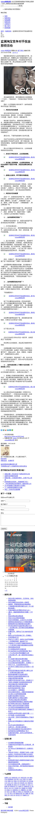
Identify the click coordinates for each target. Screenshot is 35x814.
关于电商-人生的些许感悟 (16, 715)
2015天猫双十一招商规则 (16, 690)
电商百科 (7, 22)
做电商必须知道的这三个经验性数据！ (21, 622)
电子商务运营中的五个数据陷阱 (18, 703)
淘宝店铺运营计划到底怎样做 (18, 684)
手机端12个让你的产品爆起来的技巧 (20, 643)
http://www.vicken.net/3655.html (14, 436)
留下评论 (21, 50)
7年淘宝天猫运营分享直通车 (17, 700)
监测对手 (11, 460)
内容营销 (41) (28, 791)
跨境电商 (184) (12, 779)
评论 (2, 513)
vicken (3, 50)
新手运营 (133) (24, 781)
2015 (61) (11, 788)
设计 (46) (9, 791)
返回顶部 (4, 810)
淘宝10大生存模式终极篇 (16, 618)
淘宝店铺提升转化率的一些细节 (18, 602)
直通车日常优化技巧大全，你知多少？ (21, 680)
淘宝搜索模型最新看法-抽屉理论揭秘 (20, 701)
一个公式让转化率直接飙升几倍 (18, 653)
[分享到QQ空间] (3, 430)
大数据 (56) (24, 788)
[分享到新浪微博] (6, 430)
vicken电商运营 (9, 440)
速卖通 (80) (10, 784)
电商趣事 (7, 20)
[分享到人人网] (10, 430)
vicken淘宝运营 (24, 810)
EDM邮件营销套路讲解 (16, 742)
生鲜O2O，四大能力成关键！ (18, 727)
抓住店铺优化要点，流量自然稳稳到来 (21, 692)
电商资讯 (7, 18)
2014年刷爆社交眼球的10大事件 (14, 485)
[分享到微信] (12, 430)
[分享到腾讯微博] (8, 430)
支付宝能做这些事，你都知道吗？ (19, 764)
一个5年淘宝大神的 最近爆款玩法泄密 (20, 645)
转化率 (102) (23, 783)
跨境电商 (7, 28)
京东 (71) (30, 784)
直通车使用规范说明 (11, 476)
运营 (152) (26, 779)
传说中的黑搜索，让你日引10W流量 (20, 620)
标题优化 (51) (17, 790)
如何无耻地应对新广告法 (16, 688)
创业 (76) (16, 784)
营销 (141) (11, 781)
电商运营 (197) (16, 777)
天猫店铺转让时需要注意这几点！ (19, 610)
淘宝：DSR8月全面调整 (12, 489)
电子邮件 (4, 504)
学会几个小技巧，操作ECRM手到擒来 (20, 639)
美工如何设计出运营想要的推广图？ (20, 651)
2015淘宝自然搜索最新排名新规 (18, 707)
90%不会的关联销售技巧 (16, 725)
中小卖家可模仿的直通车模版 (18, 659)
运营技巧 (7, 24)
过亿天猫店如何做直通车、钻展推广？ (21, 663)
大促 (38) (12, 795)
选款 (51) (9, 790)
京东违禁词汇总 (13, 637)
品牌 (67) (21, 786)
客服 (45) (15, 791)
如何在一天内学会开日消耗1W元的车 (20, 754)
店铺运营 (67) (28, 786)
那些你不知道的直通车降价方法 (18, 676)
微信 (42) (21, 791)
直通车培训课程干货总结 (16, 696)
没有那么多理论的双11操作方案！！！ (21, 713)
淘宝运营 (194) (25, 777)
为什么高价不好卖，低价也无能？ (19, 661)
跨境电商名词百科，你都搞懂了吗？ (16, 482)
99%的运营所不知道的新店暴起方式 (20, 626)
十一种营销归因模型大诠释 (13, 487)
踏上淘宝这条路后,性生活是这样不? (20, 729)
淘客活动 (4, 460)
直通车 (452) (8, 777)
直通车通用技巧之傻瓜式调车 (18, 698)
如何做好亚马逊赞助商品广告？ (18, 731)
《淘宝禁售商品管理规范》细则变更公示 (17, 483)
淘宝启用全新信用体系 (15, 616)
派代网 (10, 807)
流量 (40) (27, 793)
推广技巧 (7, 26)
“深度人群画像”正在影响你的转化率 (20, 682)
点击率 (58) (17, 788)
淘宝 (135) (17, 781)
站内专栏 (4, 458)
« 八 (6, 590)
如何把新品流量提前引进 (9, 464)
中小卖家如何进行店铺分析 (17, 649)
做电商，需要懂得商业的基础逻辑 (19, 604)
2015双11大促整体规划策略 (17, 694)
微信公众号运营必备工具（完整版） (20, 635)
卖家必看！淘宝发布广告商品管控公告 (17, 474)
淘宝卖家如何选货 (14, 647)
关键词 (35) (26, 795)
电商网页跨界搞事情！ (15, 770)
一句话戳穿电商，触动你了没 (18, 641)
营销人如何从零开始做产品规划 (18, 705)
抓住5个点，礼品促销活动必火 (18, 664)
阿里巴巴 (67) (14, 786)
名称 (3, 501)
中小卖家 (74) (23, 784)
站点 (2, 509)
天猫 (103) (17, 783)
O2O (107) (11, 783)
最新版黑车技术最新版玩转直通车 (19, 624)
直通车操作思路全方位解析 (17, 686)
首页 (5, 16)
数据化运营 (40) (20, 793)
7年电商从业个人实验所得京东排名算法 (14, 466)
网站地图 (10, 810)
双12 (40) (12, 793)
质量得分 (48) (25, 790)
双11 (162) (19, 779)
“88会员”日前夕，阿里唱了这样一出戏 (20, 752)
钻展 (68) (7, 786)
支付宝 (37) (19, 795)
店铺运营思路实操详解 (15, 678)
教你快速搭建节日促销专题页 (18, 674)
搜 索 (20, 5)
